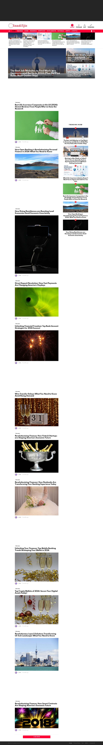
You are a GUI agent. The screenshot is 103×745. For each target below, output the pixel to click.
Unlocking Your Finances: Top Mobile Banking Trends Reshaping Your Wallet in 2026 (35, 549)
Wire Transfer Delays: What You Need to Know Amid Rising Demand (36, 395)
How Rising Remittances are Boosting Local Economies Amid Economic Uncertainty (34, 212)
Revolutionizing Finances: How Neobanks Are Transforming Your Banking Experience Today (35, 483)
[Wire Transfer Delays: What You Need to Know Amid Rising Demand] (36, 412)
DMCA (86, 743)
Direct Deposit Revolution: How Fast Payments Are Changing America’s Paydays (36, 284)
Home (14, 31)
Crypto (67, 31)
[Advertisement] (51, 10)
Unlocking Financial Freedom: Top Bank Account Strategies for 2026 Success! (36, 327)
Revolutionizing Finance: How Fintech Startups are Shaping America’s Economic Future (36, 437)
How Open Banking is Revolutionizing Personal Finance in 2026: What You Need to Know (36, 151)
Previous (9, 40)
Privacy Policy (77, 743)
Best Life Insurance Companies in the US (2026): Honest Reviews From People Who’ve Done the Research (58, 43)
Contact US (92, 743)
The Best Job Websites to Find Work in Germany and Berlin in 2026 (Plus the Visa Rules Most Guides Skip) (15, 43)
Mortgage (41, 31)
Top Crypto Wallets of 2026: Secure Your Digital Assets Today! (36, 592)
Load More (36, 736)
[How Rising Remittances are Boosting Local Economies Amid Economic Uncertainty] (87, 36)
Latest (72, 27)
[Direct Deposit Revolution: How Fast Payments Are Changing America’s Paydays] (36, 302)
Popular (79, 27)
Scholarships (51, 31)
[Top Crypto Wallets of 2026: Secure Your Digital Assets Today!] (36, 609)
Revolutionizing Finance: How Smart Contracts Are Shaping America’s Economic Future (36, 705)
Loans (26, 31)
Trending (91, 27)
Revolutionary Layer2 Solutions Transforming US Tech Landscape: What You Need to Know (35, 635)
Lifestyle (74, 31)
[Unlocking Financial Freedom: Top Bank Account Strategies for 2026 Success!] (36, 345)
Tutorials (60, 31)
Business (20, 31)
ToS (82, 743)
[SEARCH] (94, 31)
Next (94, 40)
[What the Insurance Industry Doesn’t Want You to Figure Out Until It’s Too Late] (44, 36)
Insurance (33, 31)
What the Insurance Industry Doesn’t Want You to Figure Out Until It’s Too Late (75, 179)
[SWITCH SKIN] (91, 31)
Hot (84, 27)
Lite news (17, 147)
